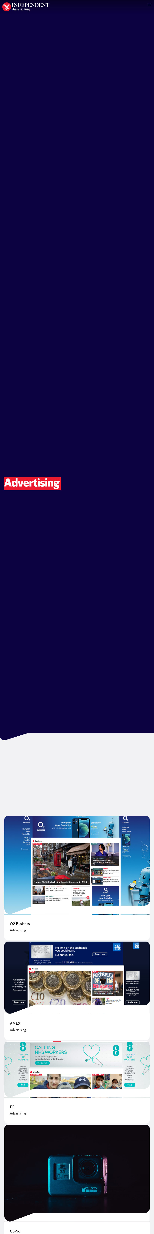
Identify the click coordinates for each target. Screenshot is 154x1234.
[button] (149, 5)
